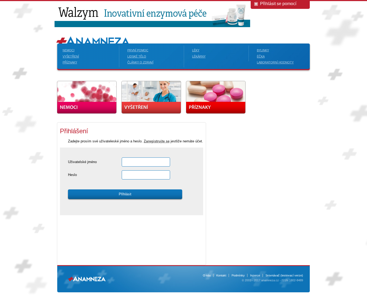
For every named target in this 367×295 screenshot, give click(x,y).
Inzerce (255, 275)
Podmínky (238, 275)
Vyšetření (71, 56)
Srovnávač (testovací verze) (284, 275)
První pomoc (137, 50)
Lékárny (199, 56)
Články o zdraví (140, 62)
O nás (207, 275)
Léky (195, 50)
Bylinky (263, 50)
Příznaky (70, 62)
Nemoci (68, 50)
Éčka (261, 56)
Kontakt (221, 275)
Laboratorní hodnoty (275, 62)
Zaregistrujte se (157, 141)
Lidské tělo (136, 56)
